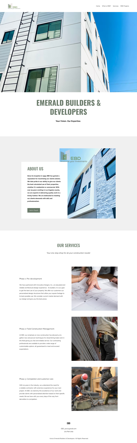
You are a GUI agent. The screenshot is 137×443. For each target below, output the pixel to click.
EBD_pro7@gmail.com (68, 429)
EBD (68, 423)
